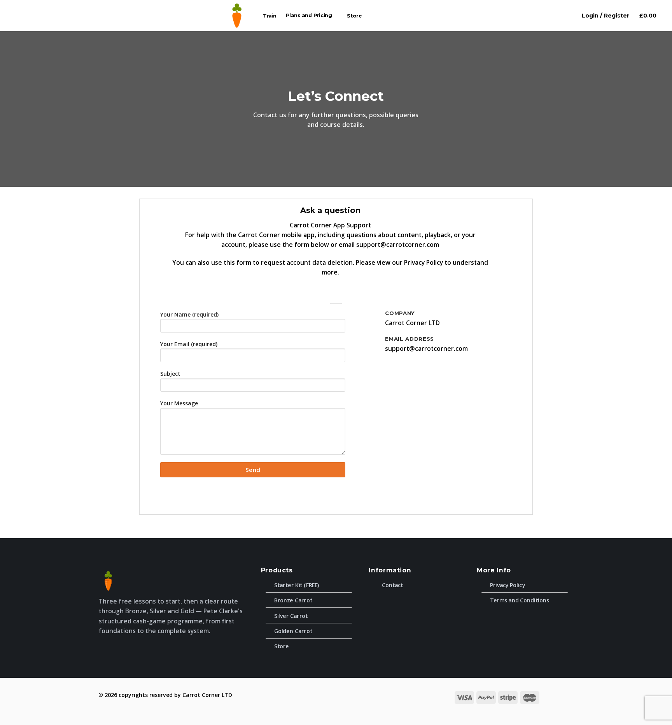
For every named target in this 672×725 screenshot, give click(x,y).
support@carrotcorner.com (397, 244)
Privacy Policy (423, 262)
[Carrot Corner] (237, 15)
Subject (170, 373)
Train (269, 15)
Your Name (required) (189, 314)
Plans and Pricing (309, 15)
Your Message (179, 403)
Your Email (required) (188, 344)
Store (354, 15)
